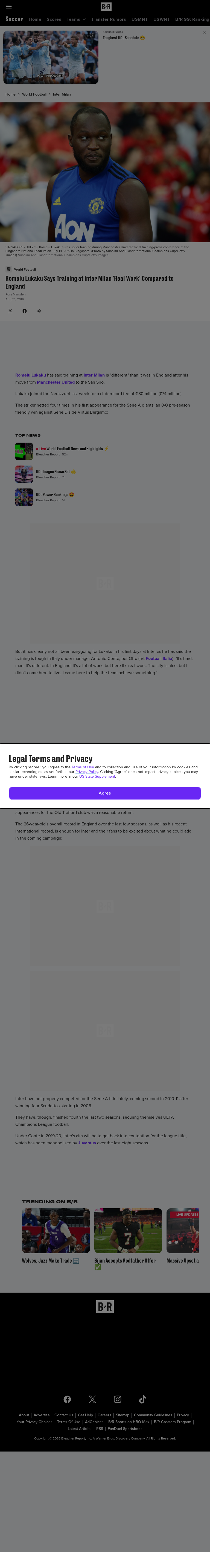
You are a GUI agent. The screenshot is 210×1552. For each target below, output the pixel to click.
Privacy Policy (86, 771)
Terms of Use (83, 767)
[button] (105, 793)
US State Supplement (97, 776)
